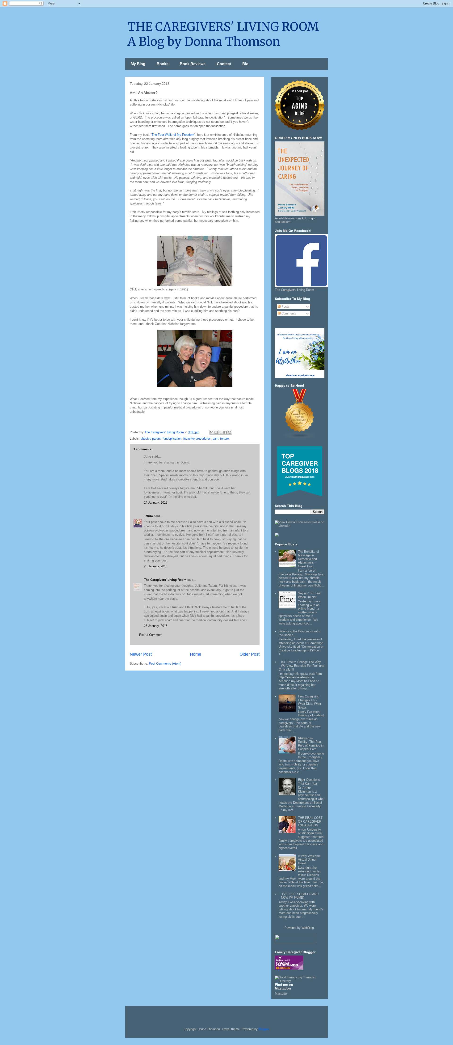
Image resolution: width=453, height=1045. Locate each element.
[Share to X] (220, 432)
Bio (245, 64)
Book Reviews (193, 64)
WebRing (308, 928)
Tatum (148, 516)
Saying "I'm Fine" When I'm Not (310, 595)
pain (215, 438)
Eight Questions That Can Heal (309, 781)
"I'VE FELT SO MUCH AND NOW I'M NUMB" (300, 896)
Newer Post (141, 654)
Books (162, 64)
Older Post (249, 654)
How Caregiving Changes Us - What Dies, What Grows (309, 702)
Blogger (264, 1029)
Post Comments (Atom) (165, 663)
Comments (288, 313)
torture (224, 438)
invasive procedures (197, 438)
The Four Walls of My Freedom (173, 134)
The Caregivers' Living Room (165, 580)
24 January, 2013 (155, 502)
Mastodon (281, 993)
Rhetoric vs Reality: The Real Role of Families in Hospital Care (310, 743)
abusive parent (151, 438)
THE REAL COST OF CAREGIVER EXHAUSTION (310, 821)
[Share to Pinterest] (229, 432)
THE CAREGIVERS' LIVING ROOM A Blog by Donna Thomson (223, 34)
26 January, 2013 (155, 566)
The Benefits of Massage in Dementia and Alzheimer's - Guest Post (308, 559)
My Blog (138, 64)
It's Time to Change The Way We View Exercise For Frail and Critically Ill (301, 665)
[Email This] (211, 432)
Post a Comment (150, 635)
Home (195, 654)
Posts (285, 306)
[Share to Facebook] (225, 432)
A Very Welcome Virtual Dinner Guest (309, 859)
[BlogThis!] (216, 432)
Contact (224, 64)
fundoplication (172, 438)
